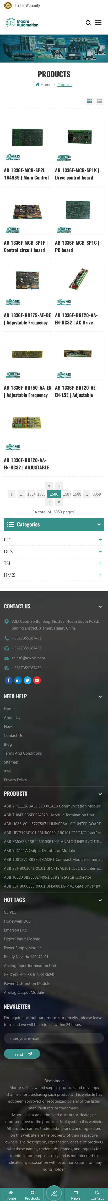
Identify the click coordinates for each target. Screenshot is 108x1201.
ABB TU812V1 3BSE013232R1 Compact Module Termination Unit (54, 859)
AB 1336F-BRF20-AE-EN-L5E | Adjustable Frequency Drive (76, 391)
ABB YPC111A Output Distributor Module (39, 850)
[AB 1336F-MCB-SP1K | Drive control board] (79, 138)
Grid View (90, 101)
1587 (67, 494)
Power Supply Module (23, 947)
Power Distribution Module (27, 983)
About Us (12, 717)
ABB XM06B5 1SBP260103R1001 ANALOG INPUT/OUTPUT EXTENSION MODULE (54, 841)
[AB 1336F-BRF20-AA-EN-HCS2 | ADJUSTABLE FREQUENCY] (28, 428)
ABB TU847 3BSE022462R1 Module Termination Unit (49, 814)
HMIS (9, 575)
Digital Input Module (22, 938)
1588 (77, 494)
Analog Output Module (24, 992)
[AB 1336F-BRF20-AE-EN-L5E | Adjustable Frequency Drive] (79, 355)
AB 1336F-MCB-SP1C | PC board (77, 246)
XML (8, 770)
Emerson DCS (15, 930)
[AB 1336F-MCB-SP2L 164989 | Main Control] (28, 138)
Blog (8, 744)
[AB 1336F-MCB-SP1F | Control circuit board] (28, 210)
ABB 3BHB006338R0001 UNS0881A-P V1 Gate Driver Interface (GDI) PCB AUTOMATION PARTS (54, 886)
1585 (41, 494)
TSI (7, 563)
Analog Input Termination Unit (30, 965)
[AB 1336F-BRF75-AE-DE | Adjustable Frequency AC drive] (28, 283)
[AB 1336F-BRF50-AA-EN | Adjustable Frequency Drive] (28, 355)
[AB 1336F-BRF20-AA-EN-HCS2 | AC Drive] (79, 283)
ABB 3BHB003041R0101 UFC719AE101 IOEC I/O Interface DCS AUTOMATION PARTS (54, 868)
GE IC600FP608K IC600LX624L (29, 974)
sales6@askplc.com (28, 657)
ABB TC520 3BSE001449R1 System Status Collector (47, 877)
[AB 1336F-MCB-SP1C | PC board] (79, 210)
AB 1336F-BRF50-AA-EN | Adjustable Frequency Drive (27, 391)
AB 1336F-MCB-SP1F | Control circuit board (26, 246)
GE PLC (10, 912)
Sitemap (11, 762)
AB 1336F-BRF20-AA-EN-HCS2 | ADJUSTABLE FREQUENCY (26, 464)
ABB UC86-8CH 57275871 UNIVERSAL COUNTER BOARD (53, 823)
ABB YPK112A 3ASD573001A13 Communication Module (52, 806)
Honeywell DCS (17, 921)
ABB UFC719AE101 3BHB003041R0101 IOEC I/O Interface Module (54, 832)
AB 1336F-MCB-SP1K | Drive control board (77, 174)
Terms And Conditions (23, 753)
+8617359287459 (27, 638)
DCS (8, 551)
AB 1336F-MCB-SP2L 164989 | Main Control (26, 174)
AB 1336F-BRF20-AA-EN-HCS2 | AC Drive (76, 319)
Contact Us (13, 735)
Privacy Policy (15, 779)
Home (46, 84)
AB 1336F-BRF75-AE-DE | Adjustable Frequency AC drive (27, 319)
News (8, 726)
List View (100, 101)
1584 (31, 494)
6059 (96, 494)
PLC (7, 539)
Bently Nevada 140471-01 (26, 956)
